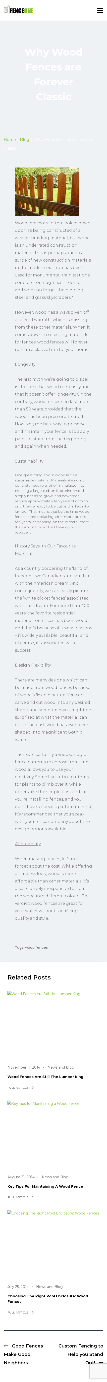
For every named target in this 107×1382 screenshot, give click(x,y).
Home (10, 139)
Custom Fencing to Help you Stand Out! (80, 1354)
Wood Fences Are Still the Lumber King (45, 1077)
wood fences (36, 947)
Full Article (18, 1087)
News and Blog (61, 1067)
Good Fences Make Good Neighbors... (23, 1354)
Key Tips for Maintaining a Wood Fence (45, 1186)
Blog (24, 139)
